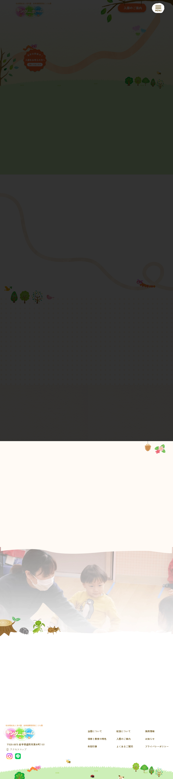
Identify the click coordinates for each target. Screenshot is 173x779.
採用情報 (150, 731)
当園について (95, 731)
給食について (123, 731)
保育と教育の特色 (97, 738)
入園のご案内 (123, 738)
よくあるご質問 (124, 746)
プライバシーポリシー (157, 746)
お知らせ (150, 738)
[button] (99, 544)
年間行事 (92, 746)
